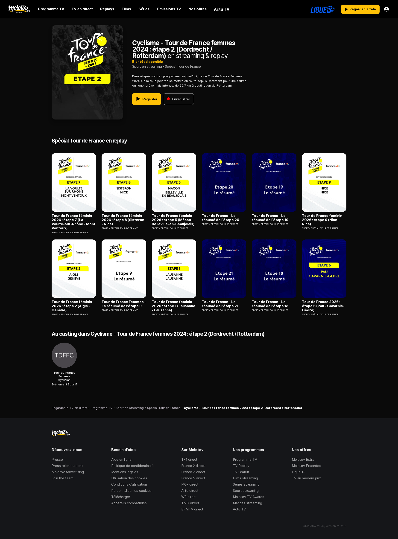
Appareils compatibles (129, 503)
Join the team (62, 478)
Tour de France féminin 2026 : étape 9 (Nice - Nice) (322, 220)
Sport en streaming (147, 66)
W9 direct (189, 497)
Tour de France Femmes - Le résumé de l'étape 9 (124, 304)
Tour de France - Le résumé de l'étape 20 (220, 218)
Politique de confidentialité (132, 465)
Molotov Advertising (68, 472)
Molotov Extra (303, 459)
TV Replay (241, 465)
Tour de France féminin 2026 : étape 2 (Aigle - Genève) (72, 306)
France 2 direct (193, 465)
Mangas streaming (247, 503)
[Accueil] (19, 9)
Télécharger (120, 497)
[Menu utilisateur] (386, 9)
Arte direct (190, 490)
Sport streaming (246, 490)
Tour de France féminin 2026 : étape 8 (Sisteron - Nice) (123, 220)
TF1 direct (189, 459)
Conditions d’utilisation (129, 484)
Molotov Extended (306, 465)
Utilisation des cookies (129, 478)
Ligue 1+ (298, 472)
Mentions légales (124, 472)
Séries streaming (246, 484)
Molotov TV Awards (248, 497)
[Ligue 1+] (322, 9)
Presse (57, 459)
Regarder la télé (362, 9)
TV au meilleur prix (306, 478)
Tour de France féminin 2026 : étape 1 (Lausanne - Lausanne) (173, 306)
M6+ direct (190, 484)
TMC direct (190, 503)
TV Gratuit (241, 472)
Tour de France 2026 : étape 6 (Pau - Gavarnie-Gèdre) (323, 306)
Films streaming (245, 478)
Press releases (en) (67, 465)
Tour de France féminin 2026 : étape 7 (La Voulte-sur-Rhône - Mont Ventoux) (73, 222)
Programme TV (245, 459)
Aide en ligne (121, 459)
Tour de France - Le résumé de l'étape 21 (220, 304)
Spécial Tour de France (183, 66)
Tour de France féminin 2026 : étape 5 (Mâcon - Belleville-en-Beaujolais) (173, 220)
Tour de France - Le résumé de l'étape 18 (270, 304)
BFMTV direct (192, 509)
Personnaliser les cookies (131, 490)
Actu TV (239, 509)
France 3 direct (193, 472)
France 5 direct (193, 478)
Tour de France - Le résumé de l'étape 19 (270, 218)
